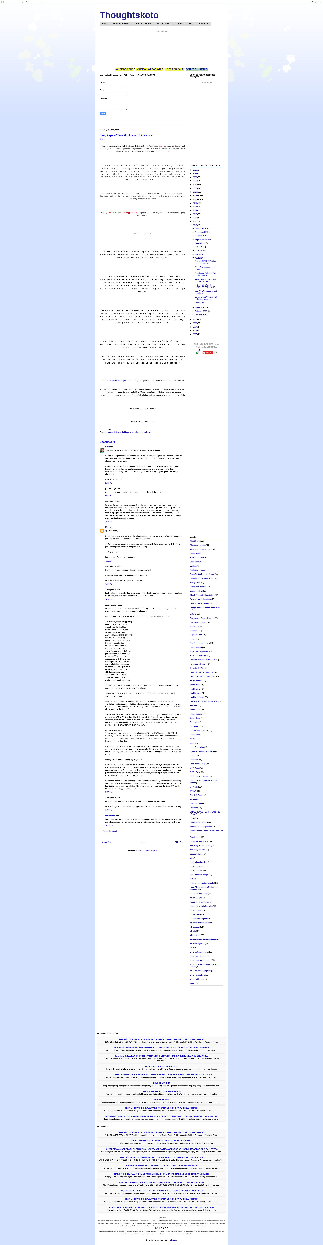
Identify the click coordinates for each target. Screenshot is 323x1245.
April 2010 (199, 258)
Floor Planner (195, 647)
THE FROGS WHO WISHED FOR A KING (205, 286)
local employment (197, 943)
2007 (195, 327)
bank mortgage (196, 866)
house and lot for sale (198, 893)
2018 (195, 195)
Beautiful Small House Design (202, 574)
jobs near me (195, 935)
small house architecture (200, 960)
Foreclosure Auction (198, 655)
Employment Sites (197, 622)
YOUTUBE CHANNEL (122, 24)
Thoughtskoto (129, 15)
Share (102, 139)
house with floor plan (198, 918)
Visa (192, 858)
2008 (195, 323)
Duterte (193, 614)
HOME (105, 24)
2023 (195, 177)
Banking (193, 566)
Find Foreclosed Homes (200, 643)
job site (193, 931)
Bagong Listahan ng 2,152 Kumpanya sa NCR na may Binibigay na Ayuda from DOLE (161, 1039)
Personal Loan (196, 803)
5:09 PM (108, 792)
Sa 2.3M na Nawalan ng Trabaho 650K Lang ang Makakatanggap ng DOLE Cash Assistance (161, 1048)
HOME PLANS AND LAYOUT (202, 672)
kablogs (125, 432)
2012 (195, 218)
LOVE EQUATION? (161, 1083)
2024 (195, 173)
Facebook (194, 631)
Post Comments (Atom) (148, 850)
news (132, 432)
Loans (192, 755)
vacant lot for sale (197, 979)
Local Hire (194, 760)
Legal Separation (197, 747)
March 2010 (200, 307)
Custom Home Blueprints (200, 599)
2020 (195, 188)
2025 (195, 170)
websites (147, 432)
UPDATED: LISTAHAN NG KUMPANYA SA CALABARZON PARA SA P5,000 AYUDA (161, 1166)
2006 (195, 330)
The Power (199, 303)
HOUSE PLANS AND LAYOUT (203, 676)
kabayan (117, 432)
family (192, 879)
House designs (196, 714)
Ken (107, 527)
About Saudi (195, 541)
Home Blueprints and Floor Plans (203, 701)
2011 (195, 221)
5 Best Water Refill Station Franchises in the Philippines (161, 1141)
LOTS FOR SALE (185, 24)
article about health (197, 862)
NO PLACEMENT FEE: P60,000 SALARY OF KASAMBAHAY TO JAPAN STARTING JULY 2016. (161, 1157)
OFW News (110, 816)
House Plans (195, 710)
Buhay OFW (195, 582)
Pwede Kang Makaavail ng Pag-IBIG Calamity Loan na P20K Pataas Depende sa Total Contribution (161, 1207)
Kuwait (192, 739)
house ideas (195, 914)
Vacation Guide (196, 854)
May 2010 (199, 254)
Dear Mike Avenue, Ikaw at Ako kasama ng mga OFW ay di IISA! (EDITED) (161, 1108)
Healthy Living (195, 693)
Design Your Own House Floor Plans (205, 607)
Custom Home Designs (199, 603)
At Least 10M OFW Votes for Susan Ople (205, 262)
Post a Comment (110, 831)
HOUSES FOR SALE (164, 24)
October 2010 (201, 236)
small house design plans (200, 971)
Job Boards (194, 726)
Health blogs (195, 685)
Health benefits (196, 680)
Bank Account (195, 562)
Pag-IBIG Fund (196, 795)
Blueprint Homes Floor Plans (201, 578)
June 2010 (199, 250)
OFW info (194, 787)
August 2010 (200, 243)
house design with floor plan (201, 906)
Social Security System (199, 841)
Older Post (179, 842)
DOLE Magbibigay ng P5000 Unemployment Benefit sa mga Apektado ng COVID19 (161, 1191)
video (192, 983)
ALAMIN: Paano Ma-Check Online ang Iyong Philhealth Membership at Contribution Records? (161, 1075)
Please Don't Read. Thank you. (161, 1066)
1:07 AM (108, 522)
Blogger (173, 1240)
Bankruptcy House (197, 570)
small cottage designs (199, 952)
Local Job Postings (198, 764)
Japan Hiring (195, 718)
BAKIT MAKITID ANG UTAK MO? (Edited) (161, 1091)
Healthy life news (197, 697)
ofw (136, 432)
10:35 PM (109, 599)
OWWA (193, 791)
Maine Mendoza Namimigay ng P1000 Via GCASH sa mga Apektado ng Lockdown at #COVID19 (161, 1174)
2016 (195, 203)
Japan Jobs (194, 722)
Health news (195, 689)
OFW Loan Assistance (199, 776)
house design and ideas (199, 902)
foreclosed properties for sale (202, 883)
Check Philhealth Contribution (202, 595)
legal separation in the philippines (203, 939)
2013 (195, 214)
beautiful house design (199, 875)
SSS (192, 818)
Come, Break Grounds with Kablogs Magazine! (206, 298)
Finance (193, 639)
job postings (195, 927)
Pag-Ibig (193, 799)
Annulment (194, 553)
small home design (197, 956)
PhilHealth (194, 808)
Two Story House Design (200, 845)
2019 (195, 192)
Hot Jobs (193, 705)
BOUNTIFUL (203, 24)
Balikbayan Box (196, 557)
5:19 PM (108, 483)
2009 (195, 319)
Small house (195, 837)
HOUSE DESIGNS (143, 24)
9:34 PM (108, 810)
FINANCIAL (195, 626)
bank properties (196, 870)
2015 (195, 207)
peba (141, 432)
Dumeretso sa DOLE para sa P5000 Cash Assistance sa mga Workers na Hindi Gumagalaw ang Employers (162, 1149)
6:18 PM (108, 496)
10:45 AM (109, 825)
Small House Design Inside (201, 827)
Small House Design (198, 822)
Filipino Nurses (196, 635)
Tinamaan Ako (161, 1100)
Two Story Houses (197, 850)
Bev (107, 447)
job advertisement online (200, 923)
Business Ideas (196, 591)
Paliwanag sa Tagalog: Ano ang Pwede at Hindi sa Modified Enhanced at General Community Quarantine (161, 1116)
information (108, 432)
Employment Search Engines (202, 618)
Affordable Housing (198, 545)
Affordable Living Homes (200, 549)
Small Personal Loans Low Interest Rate (206, 831)
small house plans (197, 975)
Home (143, 842)
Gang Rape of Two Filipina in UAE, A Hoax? (205, 280)
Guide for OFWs (196, 668)
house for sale (195, 910)
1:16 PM (108, 584)
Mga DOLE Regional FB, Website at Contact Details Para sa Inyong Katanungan (161, 1182)
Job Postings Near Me (199, 730)
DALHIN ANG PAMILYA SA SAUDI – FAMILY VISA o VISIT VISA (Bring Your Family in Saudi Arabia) (161, 1056)
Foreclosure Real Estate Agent (202, 660)
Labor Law (194, 743)
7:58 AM (108, 561)
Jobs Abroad (195, 735)
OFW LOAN (195, 772)
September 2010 (202, 239)
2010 (195, 225)
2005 (195, 334)
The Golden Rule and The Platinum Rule (205, 274)
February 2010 (201, 311)
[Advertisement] (161, 50)
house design (195, 898)
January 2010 (201, 315)
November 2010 (202, 232)
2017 (195, 199)
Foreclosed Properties (199, 651)
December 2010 (202, 228)
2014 (195, 210)
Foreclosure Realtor (198, 664)
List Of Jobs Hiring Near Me (201, 751)
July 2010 (199, 247)
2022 (195, 181)
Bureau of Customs (198, 587)
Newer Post (106, 842)
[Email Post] (109, 429)
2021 (195, 185)
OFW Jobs (194, 768)
